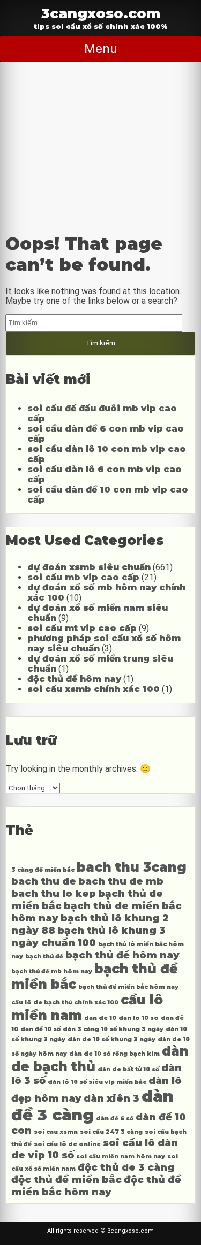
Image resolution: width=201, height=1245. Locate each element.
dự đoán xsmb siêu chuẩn (89, 567)
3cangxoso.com (100, 13)
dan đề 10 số (40, 1029)
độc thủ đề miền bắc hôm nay (96, 1185)
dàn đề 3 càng (92, 1105)
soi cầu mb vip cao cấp (83, 577)
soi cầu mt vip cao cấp (82, 628)
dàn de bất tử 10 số (128, 1069)
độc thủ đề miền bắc (66, 1179)
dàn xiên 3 (111, 1098)
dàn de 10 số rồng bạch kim (114, 1053)
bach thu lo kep (53, 893)
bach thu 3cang (132, 867)
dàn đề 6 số (114, 1118)
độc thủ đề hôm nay (74, 679)
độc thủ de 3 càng (126, 1167)
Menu (100, 48)
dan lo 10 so (138, 1018)
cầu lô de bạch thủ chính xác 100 (64, 1002)
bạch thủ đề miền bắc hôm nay (128, 986)
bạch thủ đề (44, 956)
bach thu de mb (120, 881)
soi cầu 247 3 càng (111, 1131)
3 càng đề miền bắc (43, 869)
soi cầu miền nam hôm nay (120, 1156)
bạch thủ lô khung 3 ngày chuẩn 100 (88, 936)
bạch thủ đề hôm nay (122, 955)
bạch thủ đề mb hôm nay (51, 971)
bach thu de (43, 881)
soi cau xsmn (56, 1131)
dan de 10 (100, 1018)
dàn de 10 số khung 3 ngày (111, 1039)
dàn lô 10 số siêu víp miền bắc (97, 1082)
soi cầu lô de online (67, 1144)
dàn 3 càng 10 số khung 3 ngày (113, 1029)
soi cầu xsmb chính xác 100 (93, 689)
